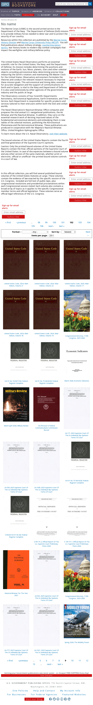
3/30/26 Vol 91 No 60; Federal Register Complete (16, 536)
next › (51, 226)
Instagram (58, 699)
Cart (64, 15)
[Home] (19, 5)
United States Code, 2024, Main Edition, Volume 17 (77, 285)
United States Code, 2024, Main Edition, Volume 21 (16, 285)
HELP (55, 15)
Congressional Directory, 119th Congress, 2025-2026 (76, 337)
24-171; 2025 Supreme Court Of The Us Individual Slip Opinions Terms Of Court (77, 435)
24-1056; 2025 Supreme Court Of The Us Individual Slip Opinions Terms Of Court (46, 489)
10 (72, 660)
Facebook (50, 699)
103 (80, 222)
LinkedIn (69, 699)
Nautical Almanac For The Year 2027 (16, 594)
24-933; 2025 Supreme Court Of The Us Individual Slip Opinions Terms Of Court (46, 598)
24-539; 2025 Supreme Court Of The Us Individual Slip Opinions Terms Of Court (16, 489)
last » (61, 226)
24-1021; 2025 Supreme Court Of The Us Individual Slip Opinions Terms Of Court (46, 652)
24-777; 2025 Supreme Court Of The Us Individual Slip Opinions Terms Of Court (16, 652)
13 (34, 664)
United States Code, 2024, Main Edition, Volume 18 (16, 334)
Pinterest (65, 699)
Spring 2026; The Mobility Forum (77, 642)
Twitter (54, 699)
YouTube (61, 699)
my (44, 15)
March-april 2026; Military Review (16, 426)
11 (80, 660)
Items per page (39, 235)
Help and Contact (44, 690)
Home (3, 20)
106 (41, 226)
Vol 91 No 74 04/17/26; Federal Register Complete (16, 382)
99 (46, 222)
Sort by (56, 231)
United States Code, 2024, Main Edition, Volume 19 (46, 334)
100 (54, 222)
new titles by (17, 15)
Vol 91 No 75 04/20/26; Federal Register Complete (46, 382)
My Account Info (70, 690)
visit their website (58, 133)
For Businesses (16, 694)
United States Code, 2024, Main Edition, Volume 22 (46, 285)
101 (63, 222)
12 (87, 660)
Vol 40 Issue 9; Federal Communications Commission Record (46, 428)
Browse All (10, 11)
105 (33, 226)
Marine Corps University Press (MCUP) (40, 42)
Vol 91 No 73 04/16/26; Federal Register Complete (76, 482)
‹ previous (21, 222)
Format (16, 231)
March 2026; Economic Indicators (76, 381)
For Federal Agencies (44, 694)
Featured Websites (74, 694)
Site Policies (20, 690)
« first (8, 222)
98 (39, 222)
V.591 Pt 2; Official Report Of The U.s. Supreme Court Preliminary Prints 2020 (46, 544)
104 (88, 222)
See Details (46, 675)
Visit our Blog (34, 699)
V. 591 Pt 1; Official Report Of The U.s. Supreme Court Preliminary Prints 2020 (76, 544)
